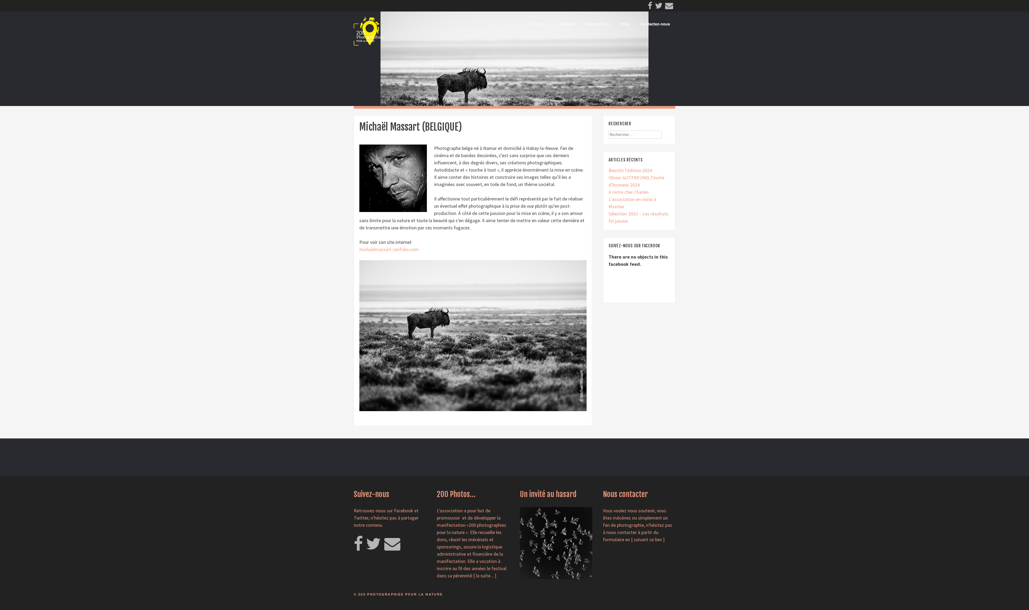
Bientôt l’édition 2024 (630, 170)
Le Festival (565, 24)
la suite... (485, 576)
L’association (598, 24)
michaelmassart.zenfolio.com (389, 249)
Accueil (537, 24)
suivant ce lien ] (649, 539)
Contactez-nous (655, 24)
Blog (625, 24)
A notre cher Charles (629, 192)
